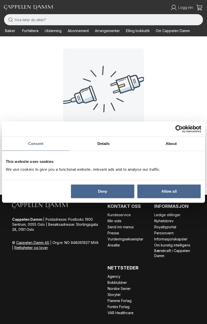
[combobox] (103, 19)
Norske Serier (119, 288)
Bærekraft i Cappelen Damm (172, 253)
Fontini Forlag (119, 307)
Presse (113, 233)
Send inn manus (121, 227)
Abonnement (78, 31)
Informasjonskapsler (171, 239)
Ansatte (114, 245)
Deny (102, 191)
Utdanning (53, 31)
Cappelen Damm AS (32, 242)
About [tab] (171, 143)
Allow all (169, 191)
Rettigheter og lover (31, 247)
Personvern (164, 233)
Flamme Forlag (120, 300)
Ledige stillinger (167, 215)
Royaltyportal (165, 227)
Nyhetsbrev (164, 221)
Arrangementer (107, 31)
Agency (114, 276)
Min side (114, 221)
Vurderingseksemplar (125, 239)
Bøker (10, 31)
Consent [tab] (35, 143)
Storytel (114, 294)
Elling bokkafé (138, 31)
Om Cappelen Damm (173, 31)
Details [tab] (103, 143)
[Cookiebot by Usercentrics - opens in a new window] (179, 129)
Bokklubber (117, 282)
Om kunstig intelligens (172, 245)
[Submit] (9, 19)
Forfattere (30, 31)
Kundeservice (119, 215)
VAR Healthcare (121, 313)
